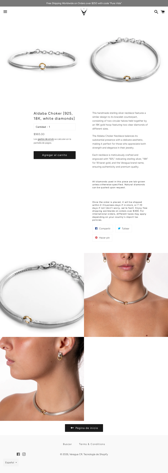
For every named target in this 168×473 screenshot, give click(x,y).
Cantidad (41, 126)
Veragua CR (75, 454)
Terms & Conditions (92, 444)
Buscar (67, 444)
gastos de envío (46, 139)
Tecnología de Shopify (96, 454)
